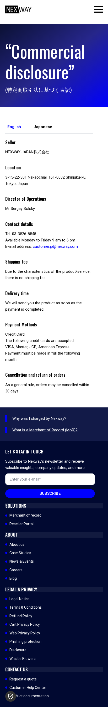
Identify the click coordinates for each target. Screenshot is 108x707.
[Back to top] (95, 694)
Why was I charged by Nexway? (39, 418)
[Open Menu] (98, 9)
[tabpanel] (49, 267)
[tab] (14, 126)
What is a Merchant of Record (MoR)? (45, 430)
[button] (10, 696)
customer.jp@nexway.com (55, 246)
